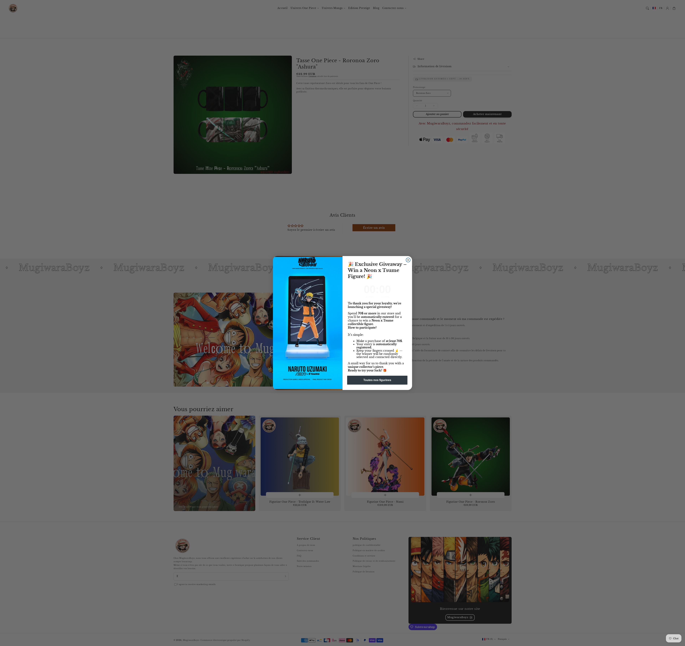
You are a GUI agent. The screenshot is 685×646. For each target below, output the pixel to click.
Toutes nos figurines (377, 380)
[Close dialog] (408, 260)
